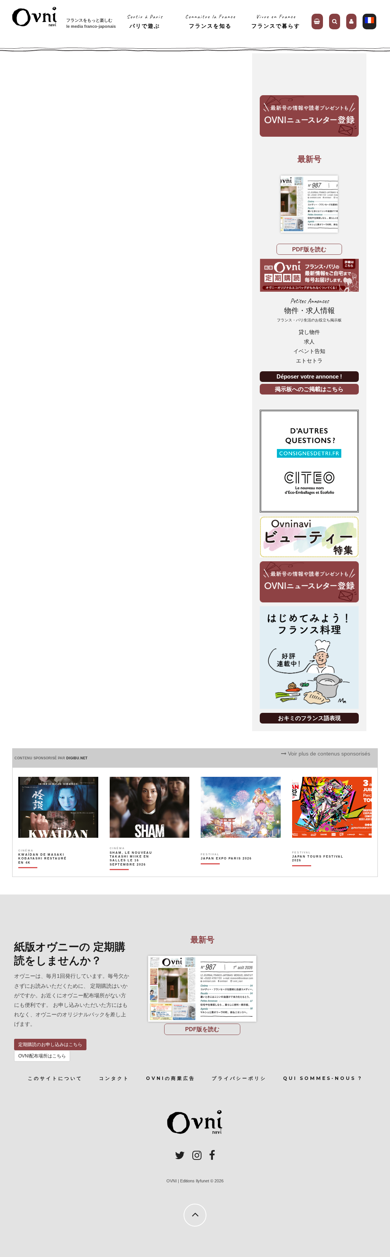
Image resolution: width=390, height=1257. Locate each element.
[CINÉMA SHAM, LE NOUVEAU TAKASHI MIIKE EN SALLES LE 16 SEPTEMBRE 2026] (136, 872)
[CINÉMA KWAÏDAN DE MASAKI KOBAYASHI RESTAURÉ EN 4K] (44, 872)
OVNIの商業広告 (170, 1078)
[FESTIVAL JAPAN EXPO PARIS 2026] (226, 872)
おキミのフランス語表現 (309, 718)
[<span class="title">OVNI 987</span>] (309, 204)
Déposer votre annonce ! (309, 376)
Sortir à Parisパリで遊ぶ (145, 21)
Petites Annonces (309, 310)
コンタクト (114, 1078)
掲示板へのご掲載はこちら (309, 389)
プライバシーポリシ (239, 1078)
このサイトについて (55, 1078)
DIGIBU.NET (77, 758)
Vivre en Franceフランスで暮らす (275, 21)
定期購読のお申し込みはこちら (50, 1044)
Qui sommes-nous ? (323, 1078)
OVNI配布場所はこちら (42, 1056)
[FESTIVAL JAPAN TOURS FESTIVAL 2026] (318, 872)
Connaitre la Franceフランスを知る (210, 21)
